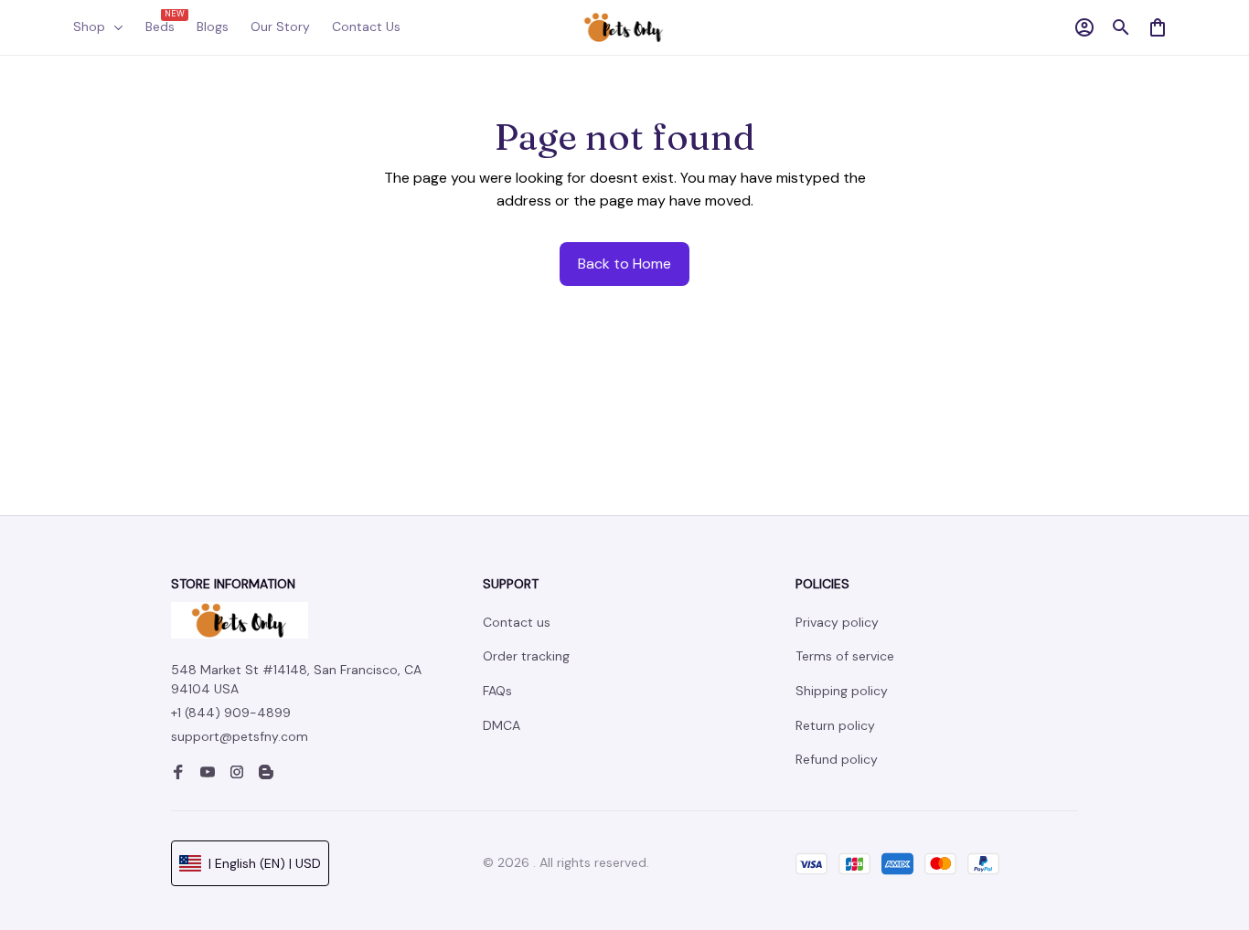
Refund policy (836, 759)
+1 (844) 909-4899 (231, 712)
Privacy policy (837, 622)
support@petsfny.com (239, 736)
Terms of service (844, 656)
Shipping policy (841, 690)
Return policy (835, 725)
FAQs (497, 690)
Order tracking (526, 656)
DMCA (501, 725)
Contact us (516, 622)
